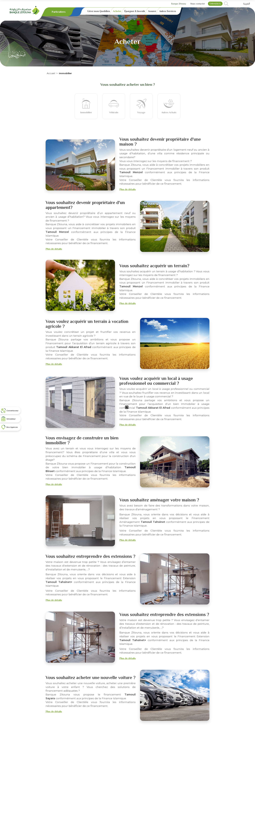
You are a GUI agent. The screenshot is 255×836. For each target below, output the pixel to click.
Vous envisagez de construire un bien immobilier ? (82, 440)
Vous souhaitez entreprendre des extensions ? (90, 556)
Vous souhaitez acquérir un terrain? (154, 265)
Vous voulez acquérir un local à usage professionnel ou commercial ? (156, 381)
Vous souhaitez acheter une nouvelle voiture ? (90, 677)
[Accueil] (25, 10)
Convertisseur (12, 411)
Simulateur (11, 419)
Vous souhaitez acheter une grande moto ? (87, 795)
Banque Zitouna (178, 3)
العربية (246, 4)
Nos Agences (12, 427)
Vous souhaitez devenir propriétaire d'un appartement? (85, 205)
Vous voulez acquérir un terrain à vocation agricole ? (87, 324)
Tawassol (215, 3)
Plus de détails (127, 189)
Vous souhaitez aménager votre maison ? (159, 499)
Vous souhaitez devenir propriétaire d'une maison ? (160, 142)
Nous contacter (197, 3)
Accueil (51, 73)
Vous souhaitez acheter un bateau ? (154, 737)
